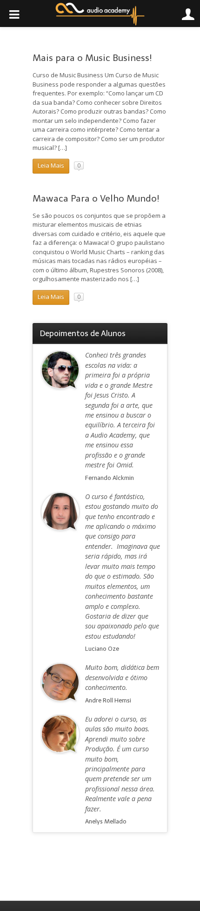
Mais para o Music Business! (92, 58)
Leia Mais (51, 165)
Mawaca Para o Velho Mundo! (96, 198)
